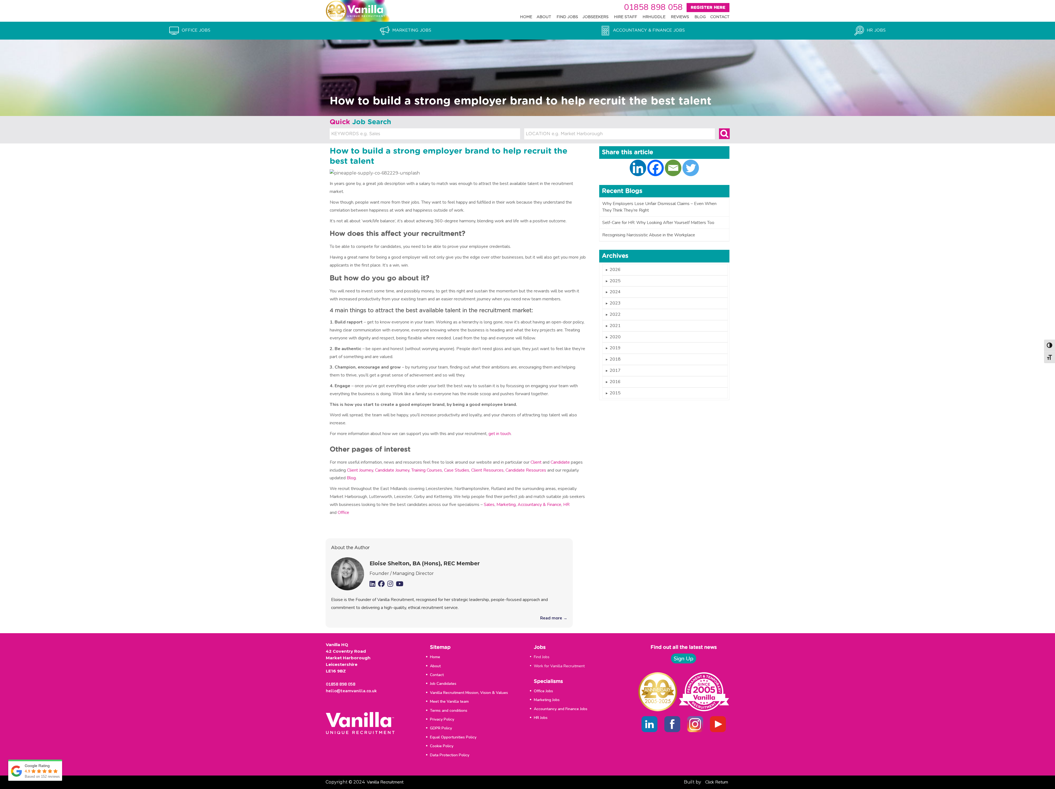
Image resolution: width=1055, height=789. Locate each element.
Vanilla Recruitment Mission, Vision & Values (469, 692)
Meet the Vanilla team (449, 701)
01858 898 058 (653, 7)
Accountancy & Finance (539, 505)
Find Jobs (567, 17)
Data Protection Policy (449, 755)
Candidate (561, 462)
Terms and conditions (448, 710)
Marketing (506, 505)
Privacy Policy (442, 719)
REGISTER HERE (708, 7)
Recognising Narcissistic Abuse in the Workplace (648, 235)
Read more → (553, 618)
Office (343, 513)
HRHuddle (654, 17)
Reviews (680, 17)
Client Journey (360, 470)
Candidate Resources (526, 470)
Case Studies (456, 470)
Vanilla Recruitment (385, 782)
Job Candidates (443, 683)
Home (526, 17)
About (544, 17)
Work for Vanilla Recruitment (559, 666)
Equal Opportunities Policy (453, 737)
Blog (700, 17)
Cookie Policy (441, 746)
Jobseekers (595, 17)
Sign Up (683, 658)
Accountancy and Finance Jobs (560, 709)
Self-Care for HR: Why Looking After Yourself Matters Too (658, 223)
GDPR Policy (441, 728)
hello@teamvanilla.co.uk (351, 691)
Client (536, 462)
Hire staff (625, 17)
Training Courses (426, 470)
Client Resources (487, 470)
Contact (719, 17)
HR (566, 505)
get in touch (499, 434)
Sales (489, 505)
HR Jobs (541, 717)
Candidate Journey (392, 470)
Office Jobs (543, 691)
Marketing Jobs (547, 699)
